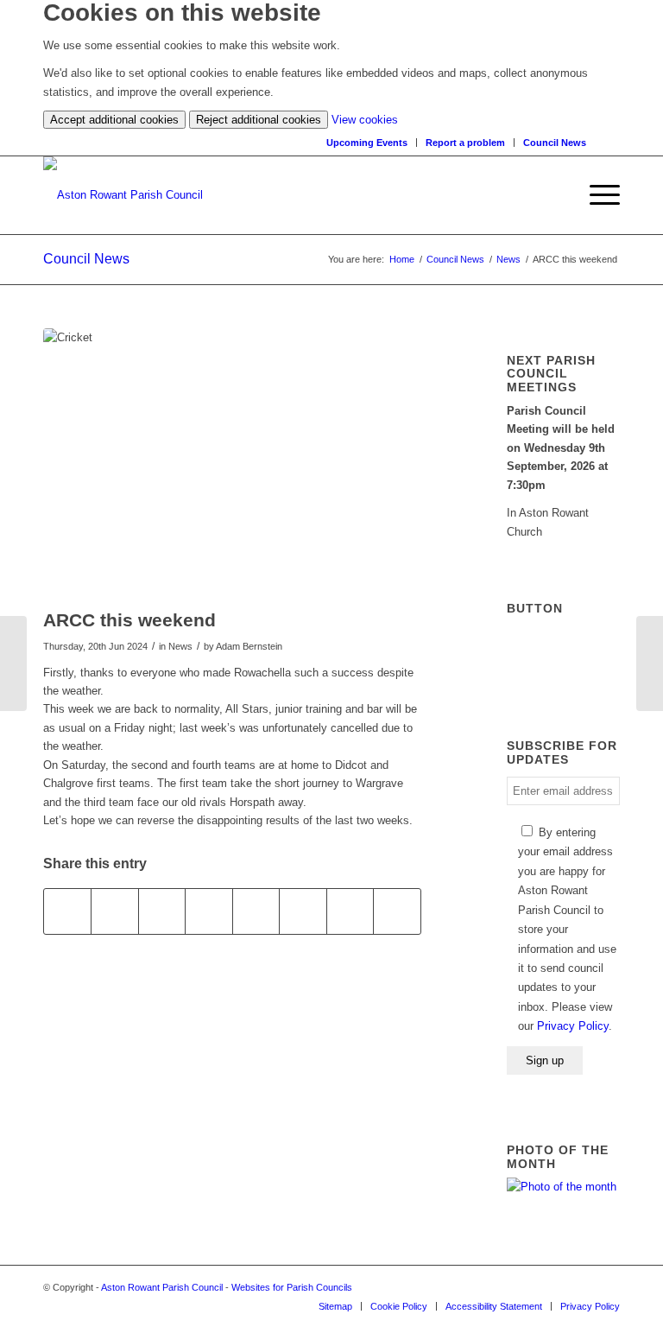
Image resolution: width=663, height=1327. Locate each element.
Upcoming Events (366, 142)
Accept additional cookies (114, 119)
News (508, 259)
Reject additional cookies (258, 119)
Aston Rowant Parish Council (162, 1287)
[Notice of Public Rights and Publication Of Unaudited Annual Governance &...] (649, 663)
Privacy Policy (573, 1025)
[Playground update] (13, 663)
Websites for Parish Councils (291, 1287)
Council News (554, 142)
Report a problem (465, 142)
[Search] (611, 142)
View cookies (365, 119)
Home (401, 259)
